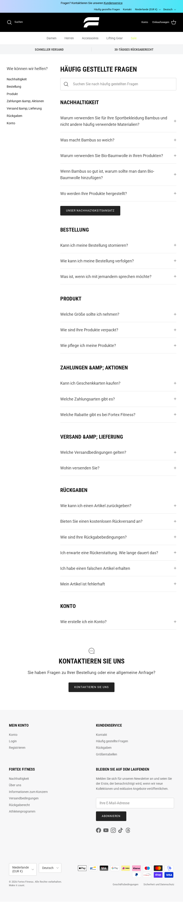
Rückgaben (14, 116)
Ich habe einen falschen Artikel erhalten (95, 568)
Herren (69, 38)
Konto (11, 123)
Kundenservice (113, 3)
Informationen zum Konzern (28, 792)
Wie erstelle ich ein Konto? (83, 621)
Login (13, 741)
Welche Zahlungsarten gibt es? (87, 399)
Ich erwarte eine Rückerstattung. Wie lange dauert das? (109, 552)
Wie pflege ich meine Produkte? (88, 345)
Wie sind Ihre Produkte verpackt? (89, 330)
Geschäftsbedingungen (125, 884)
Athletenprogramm (22, 811)
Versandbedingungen (24, 798)
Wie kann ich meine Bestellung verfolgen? (97, 261)
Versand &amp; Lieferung (24, 108)
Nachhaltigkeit (17, 79)
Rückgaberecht (19, 805)
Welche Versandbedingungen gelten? (93, 452)
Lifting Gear (114, 38)
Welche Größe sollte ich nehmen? (89, 314)
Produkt (12, 94)
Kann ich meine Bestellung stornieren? (94, 245)
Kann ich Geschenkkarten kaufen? (90, 383)
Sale (134, 38)
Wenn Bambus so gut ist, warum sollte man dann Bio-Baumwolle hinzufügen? (107, 174)
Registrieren (17, 747)
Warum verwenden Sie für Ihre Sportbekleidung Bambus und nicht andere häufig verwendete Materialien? (113, 121)
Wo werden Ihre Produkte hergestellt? (93, 193)
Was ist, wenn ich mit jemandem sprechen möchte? (106, 276)
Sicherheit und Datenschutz (158, 884)
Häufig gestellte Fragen (107, 9)
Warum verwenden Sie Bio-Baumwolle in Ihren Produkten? (111, 155)
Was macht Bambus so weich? (87, 140)
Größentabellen (106, 754)
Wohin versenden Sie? (80, 468)
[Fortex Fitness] (91, 22)
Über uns (15, 785)
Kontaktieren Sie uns (91, 687)
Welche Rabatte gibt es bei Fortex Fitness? (97, 414)
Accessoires (90, 38)
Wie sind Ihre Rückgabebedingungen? (93, 537)
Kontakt (127, 9)
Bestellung (14, 86)
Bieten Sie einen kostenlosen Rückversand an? (101, 521)
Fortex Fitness (25, 881)
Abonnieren (111, 816)
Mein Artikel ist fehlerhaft (82, 584)
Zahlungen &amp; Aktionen (25, 101)
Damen (51, 38)
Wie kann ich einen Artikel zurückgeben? (95, 505)
